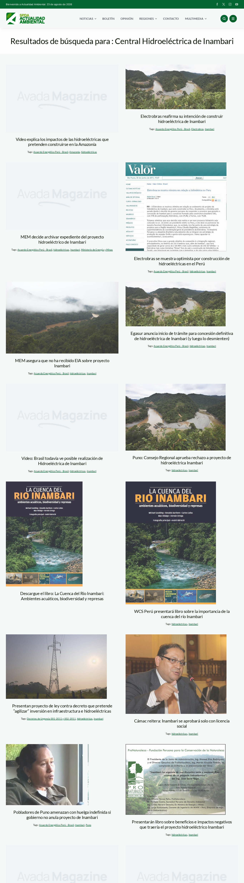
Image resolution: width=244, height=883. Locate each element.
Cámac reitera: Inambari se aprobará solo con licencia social (182, 723)
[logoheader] (25, 14)
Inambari (209, 129)
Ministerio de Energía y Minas (97, 249)
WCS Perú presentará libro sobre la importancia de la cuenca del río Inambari (182, 614)
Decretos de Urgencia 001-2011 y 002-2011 (51, 718)
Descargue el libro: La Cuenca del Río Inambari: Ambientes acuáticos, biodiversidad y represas (62, 596)
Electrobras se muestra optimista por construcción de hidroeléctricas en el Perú (182, 261)
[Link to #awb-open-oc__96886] (224, 18)
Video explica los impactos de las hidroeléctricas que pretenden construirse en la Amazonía (62, 142)
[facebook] (217, 4)
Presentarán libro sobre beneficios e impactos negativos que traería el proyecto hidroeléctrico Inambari (182, 824)
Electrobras (197, 129)
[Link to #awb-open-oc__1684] (233, 18)
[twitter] (223, 4)
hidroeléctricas (89, 152)
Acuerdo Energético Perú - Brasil (50, 152)
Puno (88, 825)
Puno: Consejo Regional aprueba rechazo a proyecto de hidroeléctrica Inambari (182, 460)
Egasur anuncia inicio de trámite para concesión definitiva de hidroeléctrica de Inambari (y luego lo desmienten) (182, 336)
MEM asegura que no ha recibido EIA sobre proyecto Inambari (62, 363)
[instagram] (230, 4)
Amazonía (74, 152)
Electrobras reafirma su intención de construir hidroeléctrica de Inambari (182, 118)
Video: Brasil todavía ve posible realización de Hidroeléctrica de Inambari (62, 461)
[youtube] (236, 4)
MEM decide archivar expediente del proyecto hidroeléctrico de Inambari (62, 239)
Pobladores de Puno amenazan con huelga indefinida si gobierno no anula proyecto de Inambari (62, 814)
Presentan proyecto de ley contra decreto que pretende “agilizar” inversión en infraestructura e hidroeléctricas (62, 708)
